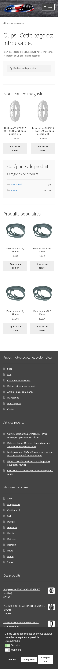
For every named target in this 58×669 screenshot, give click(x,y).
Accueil (10, 23)
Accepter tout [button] (45, 659)
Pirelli (10, 556)
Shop (9, 368)
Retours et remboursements (21, 386)
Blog (9, 374)
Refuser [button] (12, 659)
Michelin (11, 544)
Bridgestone (13, 504)
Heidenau (12, 527)
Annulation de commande (20, 391)
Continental (13, 510)
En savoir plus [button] (12, 641)
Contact (11, 409)
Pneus (14, 190)
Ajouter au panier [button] (15, 148)
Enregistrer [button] (29, 659)
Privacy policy (14, 403)
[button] (7, 645)
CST (9, 515)
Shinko (10, 562)
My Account (13, 397)
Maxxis (10, 533)
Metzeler (12, 539)
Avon (9, 498)
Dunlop (11, 521)
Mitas (10, 550)
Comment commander (18, 380)
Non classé (16, 184)
